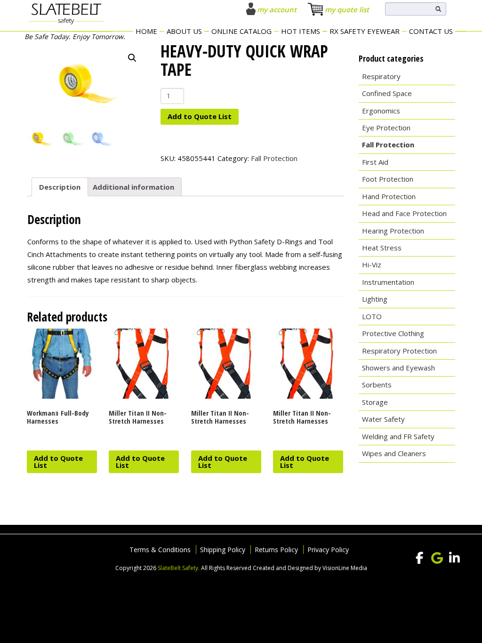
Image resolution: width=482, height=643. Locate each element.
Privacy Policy (328, 549)
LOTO (372, 316)
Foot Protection (387, 179)
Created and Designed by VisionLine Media (310, 568)
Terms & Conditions (160, 549)
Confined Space (387, 93)
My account (277, 9)
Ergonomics (381, 110)
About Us (184, 31)
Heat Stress (382, 247)
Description (59, 187)
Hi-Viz (371, 264)
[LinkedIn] (454, 558)
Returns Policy (276, 549)
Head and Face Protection (404, 213)
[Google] (436, 558)
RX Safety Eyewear (364, 31)
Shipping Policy (222, 549)
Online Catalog (241, 31)
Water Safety (383, 419)
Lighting (374, 299)
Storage (375, 402)
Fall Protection (274, 158)
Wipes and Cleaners (394, 453)
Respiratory (381, 76)
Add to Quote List (200, 116)
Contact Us (431, 31)
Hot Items (300, 31)
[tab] (60, 186)
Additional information (133, 187)
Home (146, 31)
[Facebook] (419, 558)
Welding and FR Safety (398, 436)
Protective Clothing (393, 333)
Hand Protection (389, 196)
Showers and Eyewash (398, 367)
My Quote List (347, 9)
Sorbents (377, 384)
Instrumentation (388, 282)
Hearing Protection (393, 230)
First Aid (375, 162)
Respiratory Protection (399, 350)
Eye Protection (386, 127)
